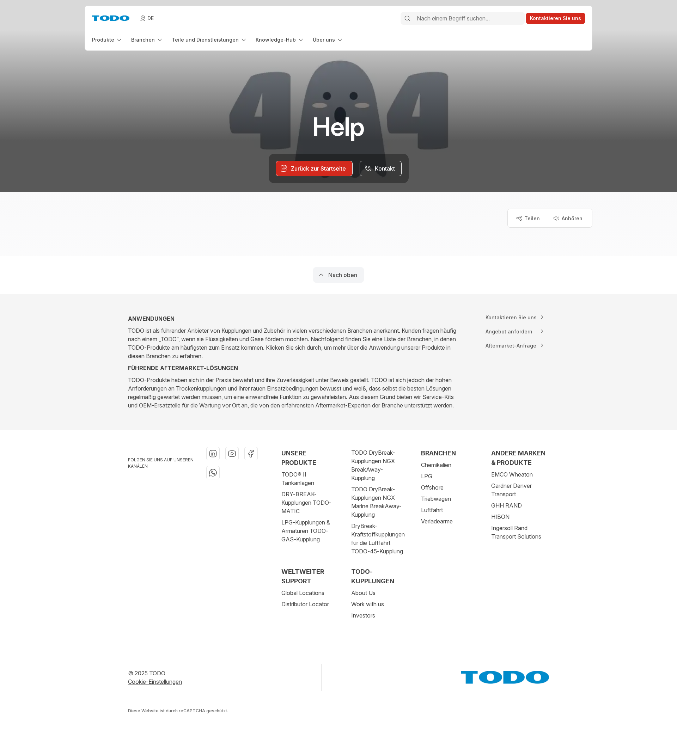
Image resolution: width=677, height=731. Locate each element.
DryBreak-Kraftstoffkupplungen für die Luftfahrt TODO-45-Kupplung (378, 538)
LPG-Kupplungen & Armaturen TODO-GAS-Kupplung (305, 531)
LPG (426, 476)
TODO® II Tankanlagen (297, 478)
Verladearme (437, 521)
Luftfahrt (432, 510)
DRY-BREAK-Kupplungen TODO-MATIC (306, 503)
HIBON (500, 516)
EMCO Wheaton (512, 474)
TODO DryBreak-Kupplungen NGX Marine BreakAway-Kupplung (376, 502)
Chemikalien (436, 464)
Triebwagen (436, 498)
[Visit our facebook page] (251, 453)
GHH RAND (506, 505)
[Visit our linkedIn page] (213, 453)
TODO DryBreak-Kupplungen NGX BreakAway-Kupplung (373, 465)
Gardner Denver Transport (511, 490)
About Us (363, 592)
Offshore (432, 487)
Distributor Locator (305, 604)
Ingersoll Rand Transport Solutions (516, 532)
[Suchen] (407, 18)
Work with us (367, 604)
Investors (363, 615)
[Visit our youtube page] (232, 453)
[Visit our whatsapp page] (213, 472)
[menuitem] (107, 39)
